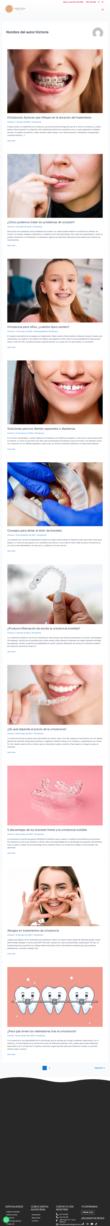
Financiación (36, 1215)
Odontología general (13, 1221)
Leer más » (11, 140)
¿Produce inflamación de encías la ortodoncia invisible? (43, 628)
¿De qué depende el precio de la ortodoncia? (36, 729)
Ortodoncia (36, 122)
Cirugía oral (10, 1224)
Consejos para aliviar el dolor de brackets (34, 530)
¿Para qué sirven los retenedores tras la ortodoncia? (41, 1031)
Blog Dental (36, 1218)
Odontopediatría (40, 331)
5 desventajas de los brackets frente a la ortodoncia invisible (47, 829)
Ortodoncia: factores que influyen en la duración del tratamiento (49, 117)
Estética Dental (11, 1215)
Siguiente (100, 1068)
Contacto (35, 1221)
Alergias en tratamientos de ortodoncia (33, 930)
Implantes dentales (13, 1212)
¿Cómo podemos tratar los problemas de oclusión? (41, 222)
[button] (103, 9)
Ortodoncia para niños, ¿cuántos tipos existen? (38, 327)
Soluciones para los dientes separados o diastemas (41, 428)
